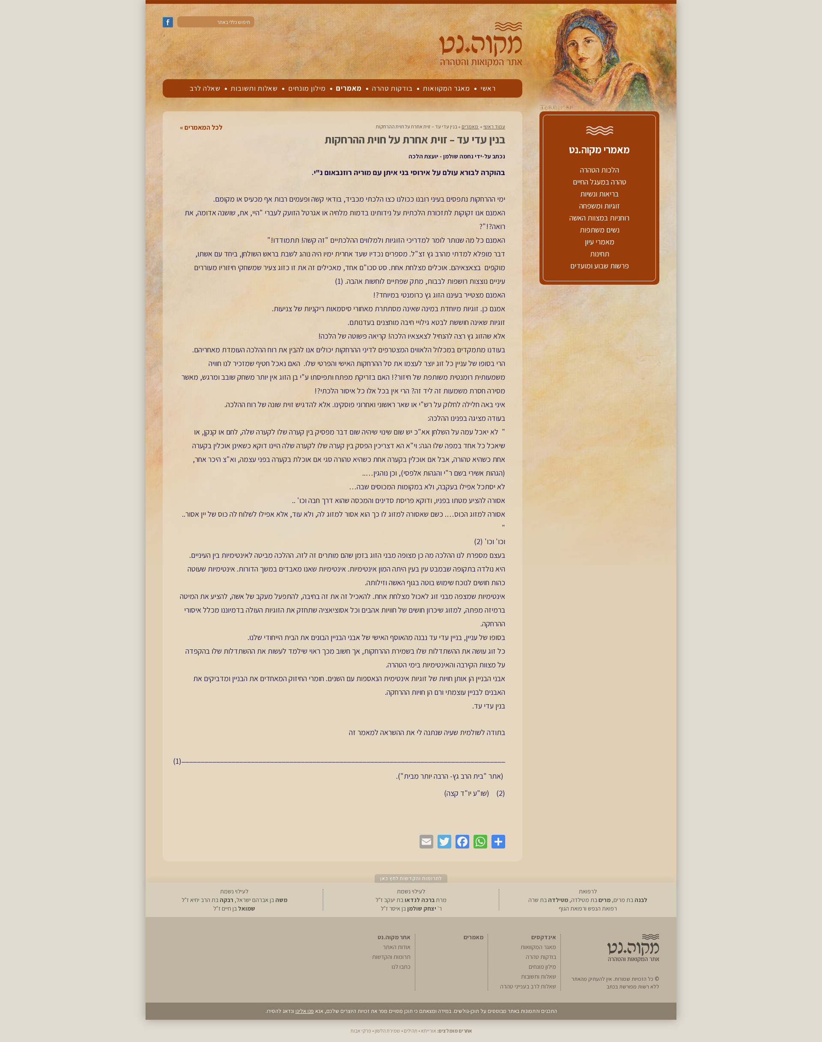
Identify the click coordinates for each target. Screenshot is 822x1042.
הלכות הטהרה (599, 170)
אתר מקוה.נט (394, 937)
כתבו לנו (401, 967)
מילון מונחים (307, 88)
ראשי (488, 88)
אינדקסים (543, 937)
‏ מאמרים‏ (470, 126)
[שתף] (496, 841)
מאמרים (349, 88)
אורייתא (428, 1030)
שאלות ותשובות (254, 88)
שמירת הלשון (387, 1030)
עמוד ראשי (494, 126)
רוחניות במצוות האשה (599, 218)
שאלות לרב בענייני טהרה (528, 986)
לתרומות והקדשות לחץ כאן (411, 878)
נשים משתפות (599, 230)
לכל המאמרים (204, 127)
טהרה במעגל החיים (599, 182)
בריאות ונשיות (599, 194)
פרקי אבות (361, 1030)
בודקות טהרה (392, 88)
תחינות (599, 254)
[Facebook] (460, 841)
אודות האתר (397, 947)
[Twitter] (442, 841)
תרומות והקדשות (391, 957)
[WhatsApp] (478, 841)
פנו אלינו (304, 1011)
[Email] (424, 841)
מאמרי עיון (599, 242)
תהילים (410, 1030)
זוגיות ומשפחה (599, 206)
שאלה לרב (205, 88)
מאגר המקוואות (446, 88)
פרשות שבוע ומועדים (599, 266)
